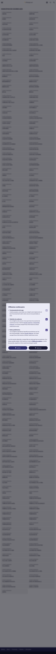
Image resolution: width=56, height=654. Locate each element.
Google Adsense (29, 333)
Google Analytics (28, 322)
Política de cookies (37, 341)
